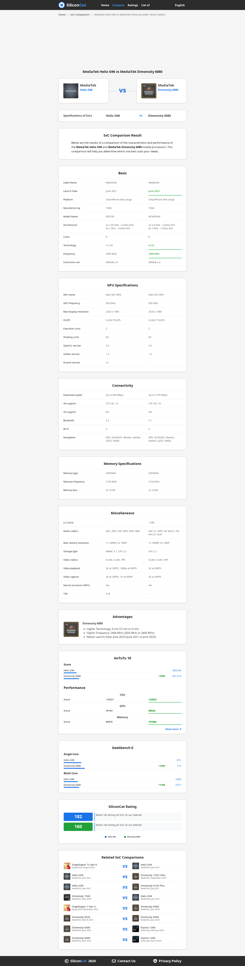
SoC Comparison (79, 14)
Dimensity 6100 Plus (152, 885)
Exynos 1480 (148, 938)
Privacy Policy (170, 961)
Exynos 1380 (148, 927)
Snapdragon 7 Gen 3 (84, 906)
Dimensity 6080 (168, 90)
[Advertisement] (122, 41)
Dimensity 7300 (81, 896)
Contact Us (127, 961)
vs (125, 866)
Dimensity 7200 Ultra (153, 875)
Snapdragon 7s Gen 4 (84, 864)
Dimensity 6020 (81, 917)
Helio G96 (86, 90)
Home (105, 5)
